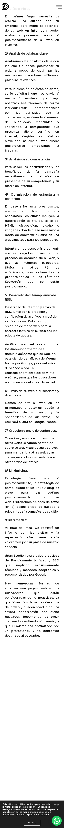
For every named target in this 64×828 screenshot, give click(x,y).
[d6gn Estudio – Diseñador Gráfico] (5, 6)
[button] (57, 821)
